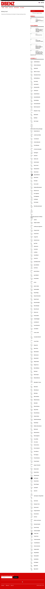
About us (7, 585)
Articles (11, 7)
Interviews (16, 7)
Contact (2, 585)
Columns (22, 7)
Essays (6, 7)
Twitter (39, 7)
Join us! (12, 585)
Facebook (37, 7)
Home (3, 7)
